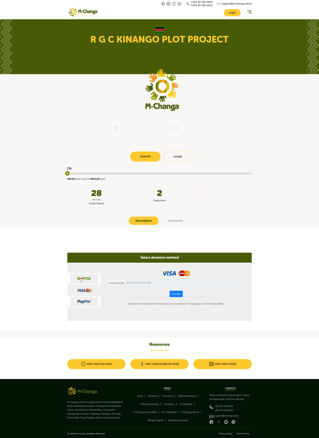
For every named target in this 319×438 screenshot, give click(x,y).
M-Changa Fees (169, 412)
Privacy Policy (225, 433)
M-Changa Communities (145, 412)
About (140, 396)
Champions (169, 404)
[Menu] (249, 12)
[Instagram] (179, 4)
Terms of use (243, 433)
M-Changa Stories (190, 412)
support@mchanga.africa (236, 3)
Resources (167, 396)
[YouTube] (174, 4)
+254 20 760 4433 (201, 5)
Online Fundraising (150, 404)
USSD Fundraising (186, 396)
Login (232, 12)
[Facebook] (163, 4)
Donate (176, 293)
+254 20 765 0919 (201, 2)
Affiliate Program (155, 420)
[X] (168, 4)
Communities (185, 404)
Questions (153, 396)
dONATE (145, 156)
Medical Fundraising (178, 420)
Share (178, 156)
